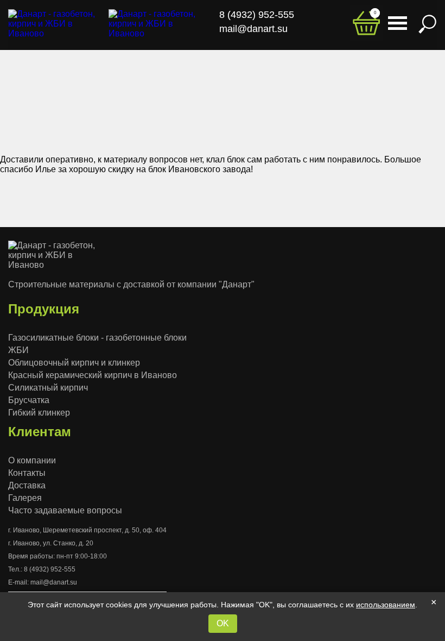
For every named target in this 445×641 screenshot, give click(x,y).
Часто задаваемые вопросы (65, 510)
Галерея (25, 497)
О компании (32, 460)
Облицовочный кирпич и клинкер (74, 362)
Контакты (27, 472)
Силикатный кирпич (48, 387)
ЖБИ (18, 350)
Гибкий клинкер (39, 412)
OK (223, 623)
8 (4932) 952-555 (49, 569)
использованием (385, 604)
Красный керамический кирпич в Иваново (92, 375)
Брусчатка (28, 400)
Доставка (27, 485)
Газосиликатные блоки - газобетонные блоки (97, 337)
